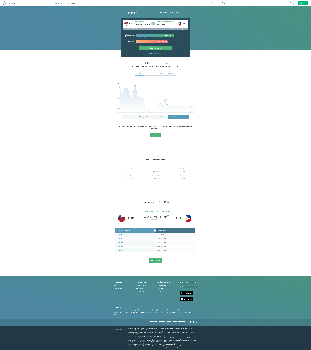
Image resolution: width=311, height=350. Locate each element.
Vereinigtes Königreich (176, 312)
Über (115, 286)
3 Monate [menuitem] (170, 73)
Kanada (123, 310)
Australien (117, 310)
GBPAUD (155, 175)
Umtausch (160, 295)
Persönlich (58, 3)
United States (187, 312)
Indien (163, 310)
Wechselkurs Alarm (141, 292)
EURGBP (129, 178)
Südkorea (143, 312)
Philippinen (125, 312)
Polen (131, 312)
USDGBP (129, 175)
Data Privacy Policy (153, 321)
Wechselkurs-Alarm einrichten (178, 117)
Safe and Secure (181, 321)
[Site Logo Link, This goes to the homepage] (28, 3)
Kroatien (129, 310)
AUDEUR (182, 178)
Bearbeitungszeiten (163, 292)
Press (115, 295)
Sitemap (167, 323)
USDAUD (129, 172)
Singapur (136, 312)
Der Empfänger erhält (165, 21)
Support (224, 3)
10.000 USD (120, 235)
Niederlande (186, 310)
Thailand (162, 312)
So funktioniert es (141, 286)
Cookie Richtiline (162, 321)
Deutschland (149, 310)
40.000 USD (120, 246)
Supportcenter (162, 286)
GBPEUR (182, 172)
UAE (167, 312)
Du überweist (140, 21)
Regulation (175, 321)
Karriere (116, 298)
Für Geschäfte (140, 288)
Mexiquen (178, 310)
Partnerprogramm (141, 295)
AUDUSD (182, 175)
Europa (135, 310)
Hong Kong (157, 310)
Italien (173, 310)
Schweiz (156, 312)
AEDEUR (182, 169)
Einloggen (293, 3)
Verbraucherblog (118, 288)
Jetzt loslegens (155, 48)
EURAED (155, 178)
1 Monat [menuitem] (159, 73)
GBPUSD (155, 172)
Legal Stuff (169, 321)
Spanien (150, 312)
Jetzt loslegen (155, 135)
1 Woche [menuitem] (149, 73)
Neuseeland (117, 312)
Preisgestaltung (162, 288)
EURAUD (129, 169)
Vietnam (116, 314)
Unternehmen (70, 3)
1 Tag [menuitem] (139, 73)
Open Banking (140, 298)
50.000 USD (120, 250)
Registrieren (303, 3)
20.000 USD (120, 239)
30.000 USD (120, 242)
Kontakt (116, 301)
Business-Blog (118, 292)
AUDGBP (155, 169)
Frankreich (141, 310)
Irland (168, 310)
